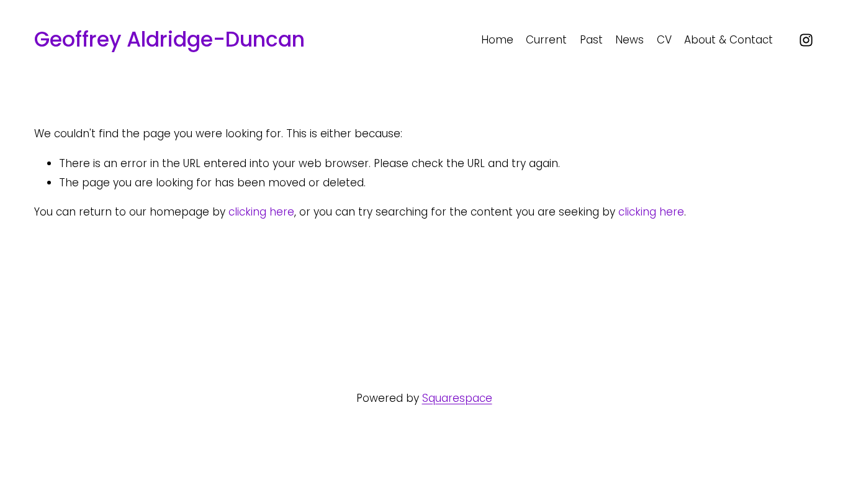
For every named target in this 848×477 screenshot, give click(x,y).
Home (497, 39)
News (629, 39)
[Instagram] (806, 40)
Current (546, 39)
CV (664, 39)
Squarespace (457, 398)
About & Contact (728, 39)
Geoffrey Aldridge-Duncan (169, 39)
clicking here (261, 211)
